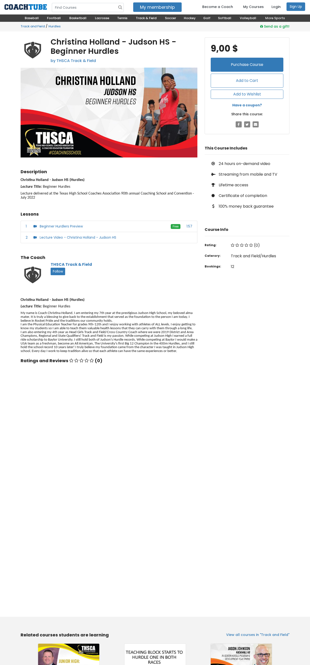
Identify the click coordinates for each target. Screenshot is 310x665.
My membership (157, 7)
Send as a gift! (276, 26)
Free (175, 226)
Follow (58, 271)
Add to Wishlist (247, 94)
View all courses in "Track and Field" (257, 634)
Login (276, 6)
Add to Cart (247, 80)
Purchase (247, 64)
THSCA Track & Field (71, 264)
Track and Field (33, 26)
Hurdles (54, 26)
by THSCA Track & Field (73, 60)
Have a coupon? (247, 105)
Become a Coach (217, 6)
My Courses (253, 6)
